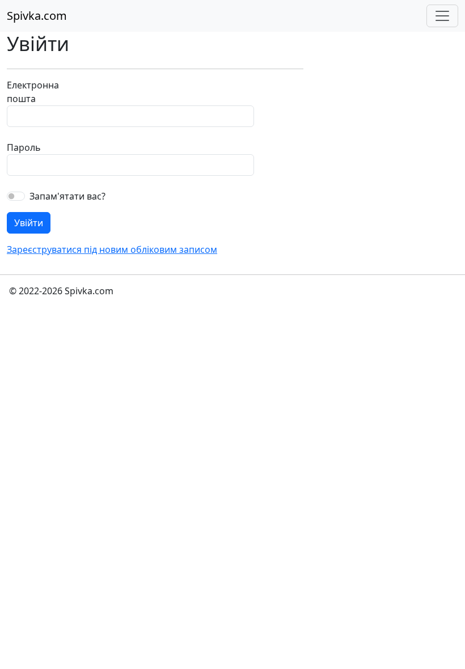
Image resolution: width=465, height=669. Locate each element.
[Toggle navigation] (442, 16)
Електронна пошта (31, 92)
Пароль (24, 147)
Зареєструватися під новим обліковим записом (112, 249)
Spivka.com (37, 15)
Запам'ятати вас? (67, 196)
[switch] (16, 196)
